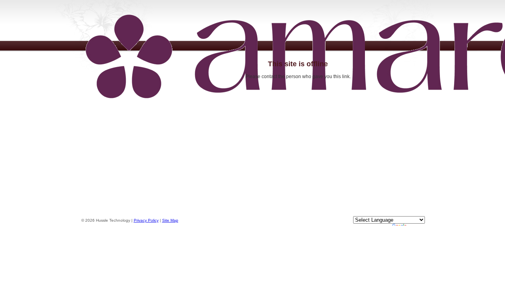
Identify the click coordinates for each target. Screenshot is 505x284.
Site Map (170, 220)
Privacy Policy (146, 220)
